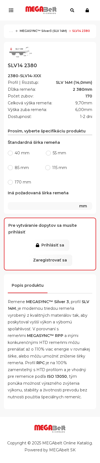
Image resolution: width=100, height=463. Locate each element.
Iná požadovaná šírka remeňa (47, 199)
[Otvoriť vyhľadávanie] (72, 10)
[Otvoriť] (12, 10)
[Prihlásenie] (88, 10)
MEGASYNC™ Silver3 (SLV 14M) (43, 31)
